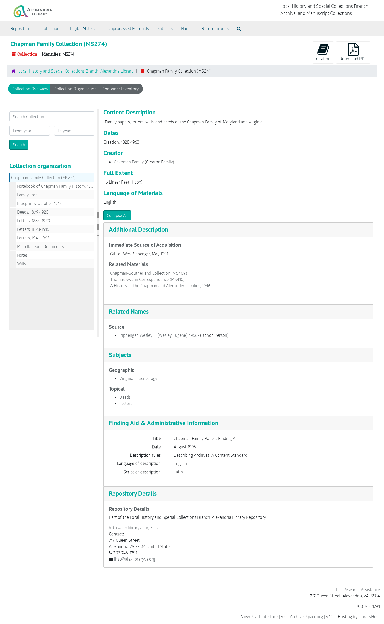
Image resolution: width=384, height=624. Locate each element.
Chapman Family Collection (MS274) (43, 177)
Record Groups (215, 28)
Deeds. (125, 397)
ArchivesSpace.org (306, 616)
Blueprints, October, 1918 (39, 203)
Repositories (21, 28)
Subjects (165, 28)
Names (187, 28)
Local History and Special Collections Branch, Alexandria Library (75, 71)
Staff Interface (264, 616)
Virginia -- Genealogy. (138, 378)
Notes (22, 255)
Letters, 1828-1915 (33, 229)
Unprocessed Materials (128, 28)
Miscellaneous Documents (40, 246)
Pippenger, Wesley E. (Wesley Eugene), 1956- (159, 335)
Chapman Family (129, 161)
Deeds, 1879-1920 (33, 212)
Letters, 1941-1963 (33, 237)
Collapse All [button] (117, 215)
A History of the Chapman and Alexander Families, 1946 (160, 285)
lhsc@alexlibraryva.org (134, 559)
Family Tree (27, 194)
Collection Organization (75, 88)
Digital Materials (84, 28)
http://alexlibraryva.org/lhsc (134, 527)
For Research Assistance (358, 589)
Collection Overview (30, 88)
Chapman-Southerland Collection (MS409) (148, 273)
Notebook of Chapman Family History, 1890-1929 (61, 186)
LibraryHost (369, 616)
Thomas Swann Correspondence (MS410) (147, 279)
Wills (21, 263)
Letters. (126, 403)
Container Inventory (120, 88)
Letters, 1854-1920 (33, 220)
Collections (51, 28)
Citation (323, 58)
